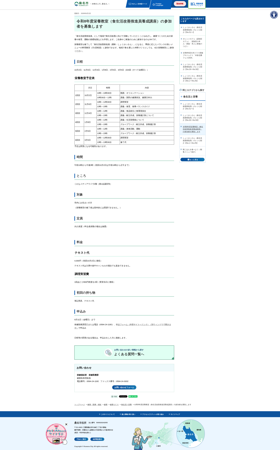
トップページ (79, 405)
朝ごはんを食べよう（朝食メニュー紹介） (192, 151)
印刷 (115, 396)
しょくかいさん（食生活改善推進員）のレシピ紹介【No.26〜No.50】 (192, 66)
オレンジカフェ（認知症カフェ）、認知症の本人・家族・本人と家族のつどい (192, 42)
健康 (105, 405)
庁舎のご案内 (81, 439)
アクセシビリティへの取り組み (153, 414)
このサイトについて (108, 414)
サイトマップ (175, 414)
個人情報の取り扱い (128, 414)
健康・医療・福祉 (94, 405)
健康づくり (114, 405)
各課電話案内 (97, 439)
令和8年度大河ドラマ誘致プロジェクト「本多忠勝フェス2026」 (193, 55)
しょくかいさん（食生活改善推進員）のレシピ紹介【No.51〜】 (192, 29)
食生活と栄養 (190, 96)
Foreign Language (159, 4)
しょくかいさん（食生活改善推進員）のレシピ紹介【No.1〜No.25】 (192, 78)
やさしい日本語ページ (139, 4)
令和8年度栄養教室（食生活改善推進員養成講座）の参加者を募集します (193, 129)
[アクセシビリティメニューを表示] (274, 15)
